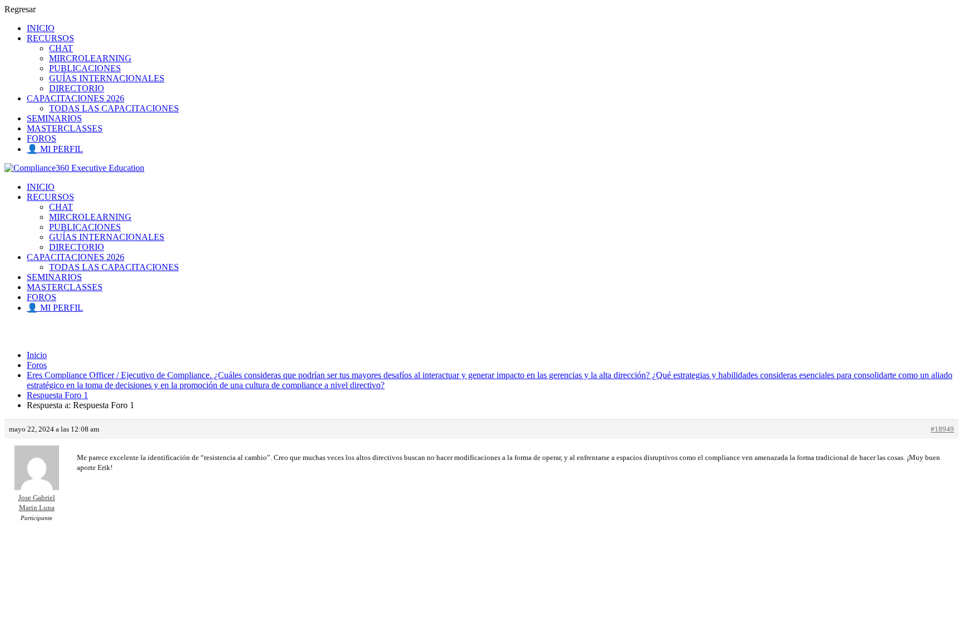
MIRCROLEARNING (90, 58)
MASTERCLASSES (65, 128)
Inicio (37, 355)
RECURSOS (50, 38)
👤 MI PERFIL (55, 149)
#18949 (942, 429)
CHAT (61, 48)
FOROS (41, 138)
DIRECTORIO (76, 88)
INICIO (41, 28)
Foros (37, 365)
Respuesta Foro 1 (57, 395)
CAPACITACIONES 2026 (75, 98)
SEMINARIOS (54, 118)
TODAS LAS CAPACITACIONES (114, 108)
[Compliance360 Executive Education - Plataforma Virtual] (74, 168)
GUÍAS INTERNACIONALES (106, 78)
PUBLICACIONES (85, 68)
